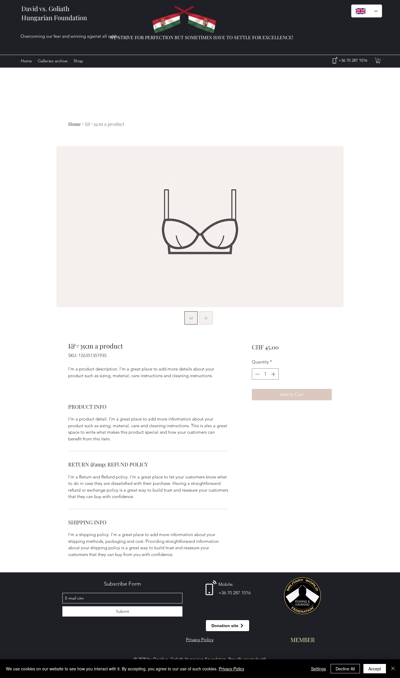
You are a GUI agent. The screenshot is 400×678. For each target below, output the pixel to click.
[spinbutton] (265, 374)
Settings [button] (318, 669)
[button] (378, 60)
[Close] (392, 668)
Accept (374, 669)
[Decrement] (257, 374)
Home (74, 124)
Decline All (345, 669)
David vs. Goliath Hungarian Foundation (54, 13)
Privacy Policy (231, 669)
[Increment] (274, 374)
